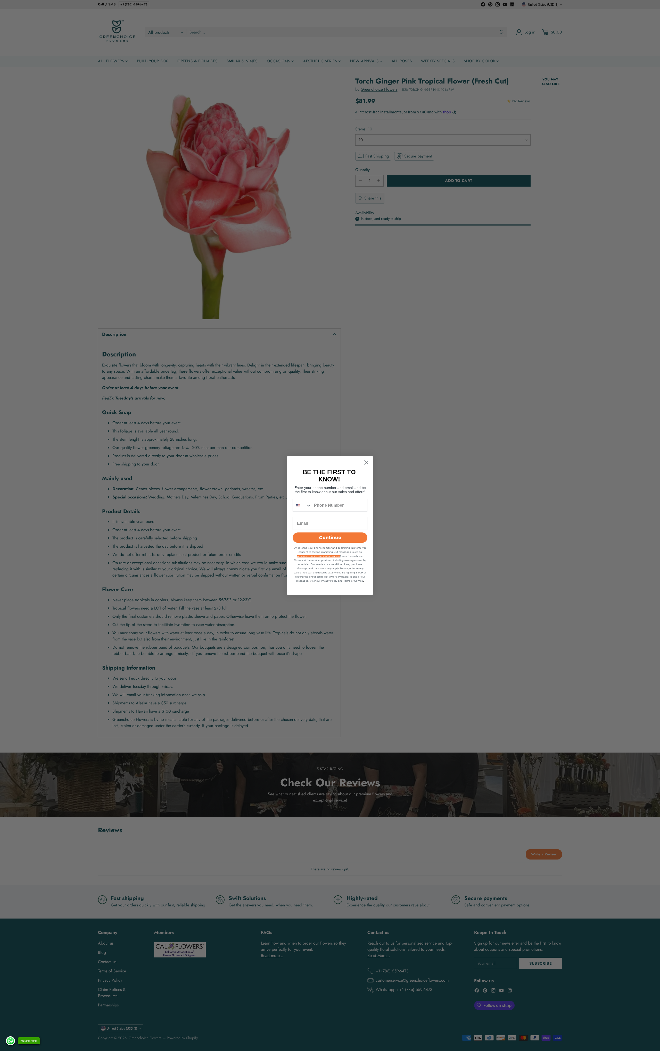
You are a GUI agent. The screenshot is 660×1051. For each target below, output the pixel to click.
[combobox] (302, 505)
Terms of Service (353, 580)
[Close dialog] (366, 462)
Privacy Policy (329, 580)
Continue (330, 537)
